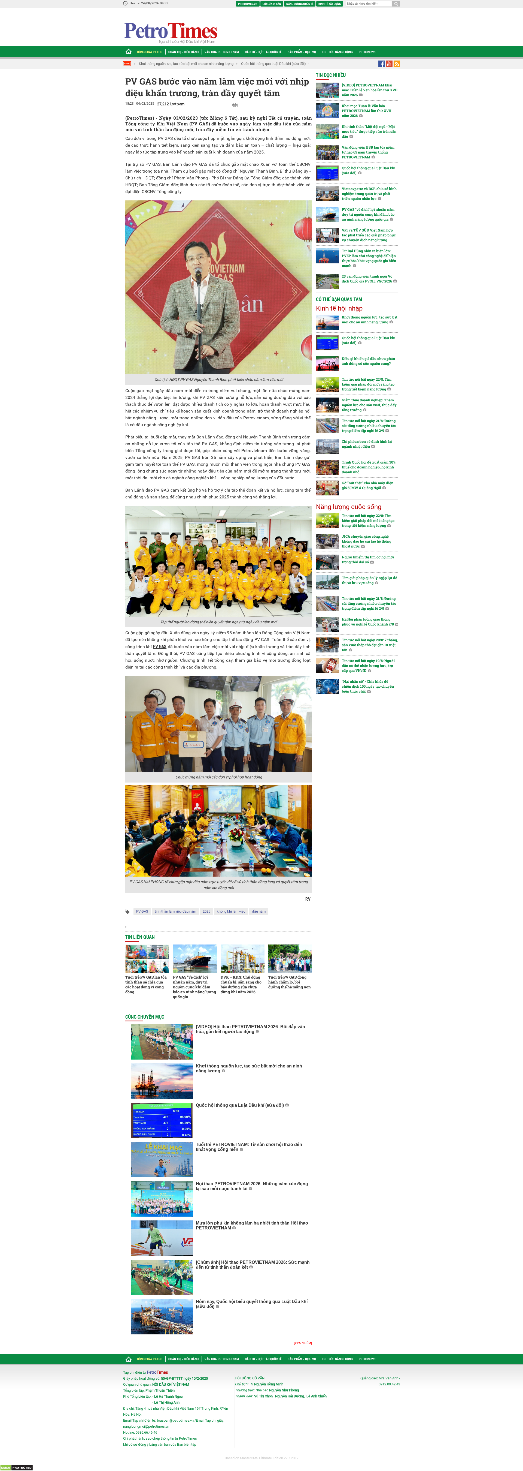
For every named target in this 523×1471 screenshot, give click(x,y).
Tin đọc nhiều (331, 75)
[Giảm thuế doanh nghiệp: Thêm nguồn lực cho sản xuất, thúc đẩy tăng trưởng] (327, 405)
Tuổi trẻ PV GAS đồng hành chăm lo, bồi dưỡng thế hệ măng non (289, 981)
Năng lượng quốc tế (299, 4)
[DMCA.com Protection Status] (16, 1467)
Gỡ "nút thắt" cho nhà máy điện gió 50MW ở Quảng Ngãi (367, 485)
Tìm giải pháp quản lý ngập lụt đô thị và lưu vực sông (369, 580)
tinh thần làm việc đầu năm (175, 911)
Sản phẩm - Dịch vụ (302, 52)
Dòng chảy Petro (149, 52)
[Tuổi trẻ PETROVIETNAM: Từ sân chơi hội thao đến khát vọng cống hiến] (162, 1159)
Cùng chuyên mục (144, 1016)
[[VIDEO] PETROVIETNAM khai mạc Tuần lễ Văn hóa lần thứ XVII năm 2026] (327, 90)
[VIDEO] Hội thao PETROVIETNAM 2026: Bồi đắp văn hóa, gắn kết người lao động (250, 1029)
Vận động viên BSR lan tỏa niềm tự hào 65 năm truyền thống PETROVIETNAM (368, 152)
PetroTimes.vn (247, 4)
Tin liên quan (140, 937)
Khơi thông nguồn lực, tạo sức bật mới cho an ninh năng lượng (186, 64)
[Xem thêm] (303, 1343)
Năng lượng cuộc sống (348, 507)
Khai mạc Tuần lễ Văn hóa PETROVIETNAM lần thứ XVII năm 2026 (366, 110)
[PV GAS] (195, 958)
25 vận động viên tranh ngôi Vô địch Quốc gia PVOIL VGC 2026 (367, 279)
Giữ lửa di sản (272, 4)
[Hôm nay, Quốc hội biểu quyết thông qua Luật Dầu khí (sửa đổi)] (162, 1316)
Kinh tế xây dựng (329, 4)
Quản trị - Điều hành (183, 52)
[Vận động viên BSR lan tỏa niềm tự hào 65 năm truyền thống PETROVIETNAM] (327, 152)
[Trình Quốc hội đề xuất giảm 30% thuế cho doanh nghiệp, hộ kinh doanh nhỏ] (327, 467)
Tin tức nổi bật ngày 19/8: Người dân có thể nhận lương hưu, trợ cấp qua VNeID (368, 665)
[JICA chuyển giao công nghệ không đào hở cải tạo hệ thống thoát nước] (327, 541)
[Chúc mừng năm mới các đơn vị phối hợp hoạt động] (218, 724)
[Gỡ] (327, 487)
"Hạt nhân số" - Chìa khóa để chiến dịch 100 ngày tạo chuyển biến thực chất (368, 686)
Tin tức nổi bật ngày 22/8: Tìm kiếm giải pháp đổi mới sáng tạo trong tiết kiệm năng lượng (368, 384)
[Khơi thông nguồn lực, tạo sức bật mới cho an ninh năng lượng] (162, 1081)
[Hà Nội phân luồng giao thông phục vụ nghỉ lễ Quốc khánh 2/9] (327, 624)
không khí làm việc (231, 911)
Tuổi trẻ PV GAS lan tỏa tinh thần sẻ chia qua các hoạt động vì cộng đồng (146, 984)
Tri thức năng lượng (337, 52)
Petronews (367, 52)
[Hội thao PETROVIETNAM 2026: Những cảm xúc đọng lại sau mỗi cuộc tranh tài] (162, 1199)
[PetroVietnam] (170, 33)
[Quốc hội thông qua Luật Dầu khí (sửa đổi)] (162, 1120)
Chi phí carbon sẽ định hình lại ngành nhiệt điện (367, 444)
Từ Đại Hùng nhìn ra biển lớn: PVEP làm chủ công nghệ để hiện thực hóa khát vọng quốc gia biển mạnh (369, 258)
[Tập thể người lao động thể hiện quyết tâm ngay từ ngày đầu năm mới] (218, 561)
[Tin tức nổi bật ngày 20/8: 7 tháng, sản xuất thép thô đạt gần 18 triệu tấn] (327, 644)
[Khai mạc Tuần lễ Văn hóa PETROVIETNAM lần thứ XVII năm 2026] (327, 110)
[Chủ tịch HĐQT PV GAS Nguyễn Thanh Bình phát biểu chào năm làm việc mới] (218, 287)
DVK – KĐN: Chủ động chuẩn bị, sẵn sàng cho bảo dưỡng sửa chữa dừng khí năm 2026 (241, 984)
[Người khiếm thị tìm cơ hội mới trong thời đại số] (327, 562)
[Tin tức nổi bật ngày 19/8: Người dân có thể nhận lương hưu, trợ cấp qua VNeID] (327, 665)
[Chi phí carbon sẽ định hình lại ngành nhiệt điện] (327, 446)
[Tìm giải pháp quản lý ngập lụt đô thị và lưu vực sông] (327, 582)
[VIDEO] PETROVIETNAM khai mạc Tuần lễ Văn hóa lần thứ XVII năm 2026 (370, 90)
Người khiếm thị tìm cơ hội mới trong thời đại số (368, 559)
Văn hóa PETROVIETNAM (222, 52)
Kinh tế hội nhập (339, 308)
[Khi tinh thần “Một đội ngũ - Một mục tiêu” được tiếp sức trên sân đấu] (327, 131)
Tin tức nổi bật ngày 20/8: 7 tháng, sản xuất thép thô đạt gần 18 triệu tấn (370, 644)
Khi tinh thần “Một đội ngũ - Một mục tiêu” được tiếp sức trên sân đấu (369, 131)
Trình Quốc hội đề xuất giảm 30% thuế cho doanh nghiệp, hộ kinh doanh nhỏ (369, 467)
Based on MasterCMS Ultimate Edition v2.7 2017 (262, 1458)
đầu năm (259, 911)
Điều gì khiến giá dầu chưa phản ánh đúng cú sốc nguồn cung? (368, 361)
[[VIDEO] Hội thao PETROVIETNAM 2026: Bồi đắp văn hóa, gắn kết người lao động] (162, 1042)
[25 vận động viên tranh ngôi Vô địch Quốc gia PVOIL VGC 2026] (327, 281)
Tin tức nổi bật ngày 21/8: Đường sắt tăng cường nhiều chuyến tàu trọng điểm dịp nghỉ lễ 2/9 (369, 425)
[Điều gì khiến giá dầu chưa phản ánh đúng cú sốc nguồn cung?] (327, 363)
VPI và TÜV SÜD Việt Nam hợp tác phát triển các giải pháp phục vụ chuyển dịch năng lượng (369, 235)
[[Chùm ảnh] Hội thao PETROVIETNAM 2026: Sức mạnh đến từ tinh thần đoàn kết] (162, 1277)
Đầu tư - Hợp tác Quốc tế (263, 52)
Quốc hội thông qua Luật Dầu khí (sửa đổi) (273, 64)
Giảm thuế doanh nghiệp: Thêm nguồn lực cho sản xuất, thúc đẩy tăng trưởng (369, 405)
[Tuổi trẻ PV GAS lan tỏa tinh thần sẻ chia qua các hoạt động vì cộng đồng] (147, 958)
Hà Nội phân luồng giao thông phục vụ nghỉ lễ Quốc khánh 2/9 (368, 622)
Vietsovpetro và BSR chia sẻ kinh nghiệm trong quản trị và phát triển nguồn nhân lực (369, 193)
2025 (206, 911)
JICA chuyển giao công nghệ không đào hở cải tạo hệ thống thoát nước (366, 541)
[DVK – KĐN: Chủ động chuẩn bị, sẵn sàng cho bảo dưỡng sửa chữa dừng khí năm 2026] (242, 958)
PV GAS (142, 911)
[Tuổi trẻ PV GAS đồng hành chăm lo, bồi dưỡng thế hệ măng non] (290, 958)
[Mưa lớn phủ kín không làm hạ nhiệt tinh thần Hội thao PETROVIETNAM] (162, 1238)
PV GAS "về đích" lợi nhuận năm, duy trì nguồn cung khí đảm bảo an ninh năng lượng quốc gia (194, 986)
